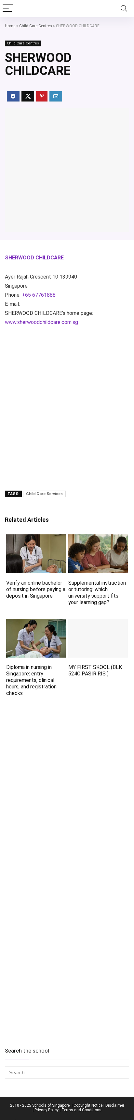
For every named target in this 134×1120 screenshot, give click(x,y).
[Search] (124, 8)
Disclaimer (114, 1105)
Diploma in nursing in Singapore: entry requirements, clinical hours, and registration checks (31, 680)
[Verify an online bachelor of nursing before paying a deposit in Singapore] (36, 539)
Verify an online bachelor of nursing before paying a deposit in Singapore (35, 589)
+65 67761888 (39, 295)
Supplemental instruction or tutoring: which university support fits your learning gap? (97, 592)
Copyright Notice (88, 1105)
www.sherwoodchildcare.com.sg (41, 322)
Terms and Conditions (81, 1110)
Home (10, 26)
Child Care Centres (35, 26)
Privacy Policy (46, 1110)
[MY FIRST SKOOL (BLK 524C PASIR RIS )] (98, 623)
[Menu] (8, 8)
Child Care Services (44, 494)
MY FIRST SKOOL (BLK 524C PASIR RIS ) (95, 670)
